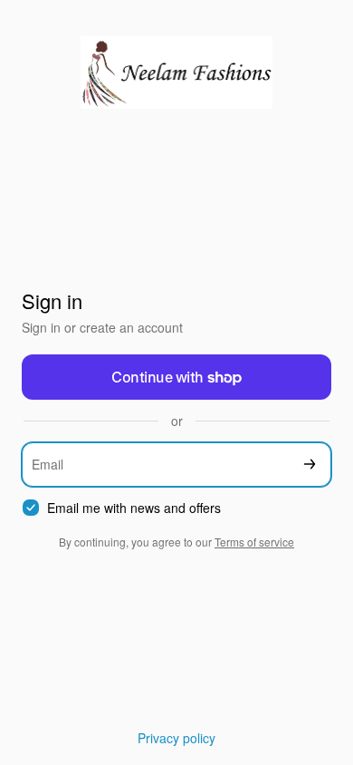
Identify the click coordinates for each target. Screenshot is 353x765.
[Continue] (309, 464)
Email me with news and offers (134, 508)
